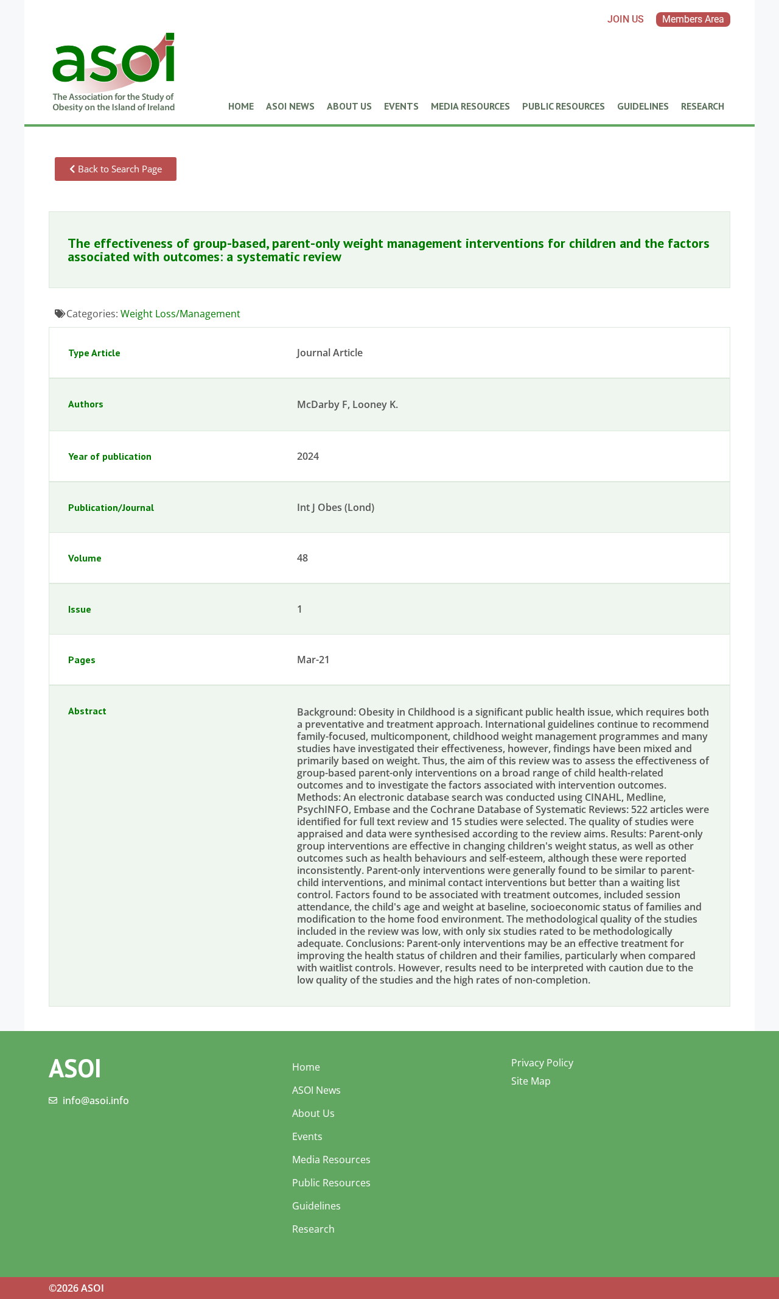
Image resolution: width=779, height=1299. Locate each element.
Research (702, 106)
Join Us (625, 19)
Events (401, 106)
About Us (349, 106)
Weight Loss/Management (180, 313)
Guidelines (643, 106)
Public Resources (563, 106)
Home (241, 106)
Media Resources (470, 106)
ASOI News (290, 106)
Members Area (693, 19)
